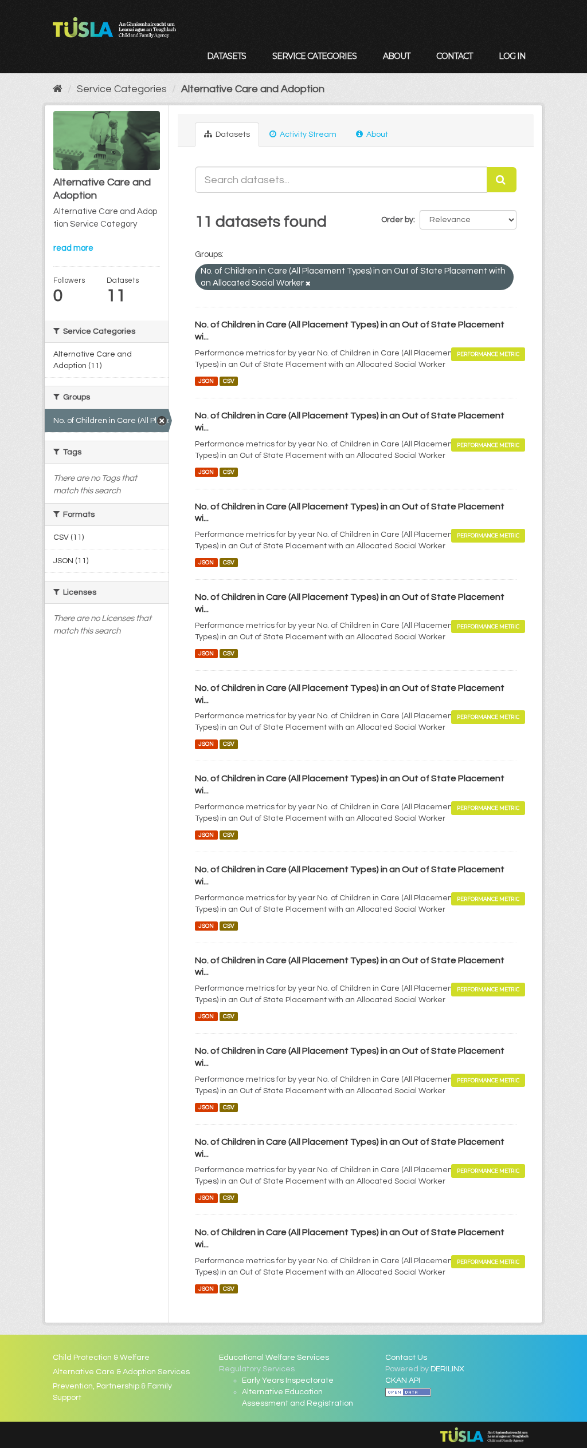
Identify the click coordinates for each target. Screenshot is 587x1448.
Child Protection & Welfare (101, 1358)
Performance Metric (488, 354)
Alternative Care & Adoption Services (121, 1372)
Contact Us (406, 1358)
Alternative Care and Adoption (252, 89)
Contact (454, 56)
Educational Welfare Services (274, 1358)
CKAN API (402, 1380)
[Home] (57, 89)
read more (73, 248)
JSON (206, 381)
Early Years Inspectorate (288, 1380)
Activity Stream (307, 134)
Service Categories (314, 56)
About (396, 56)
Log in (512, 56)
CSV (228, 381)
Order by (397, 220)
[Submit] (501, 179)
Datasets (226, 56)
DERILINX (447, 1369)
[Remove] (308, 283)
